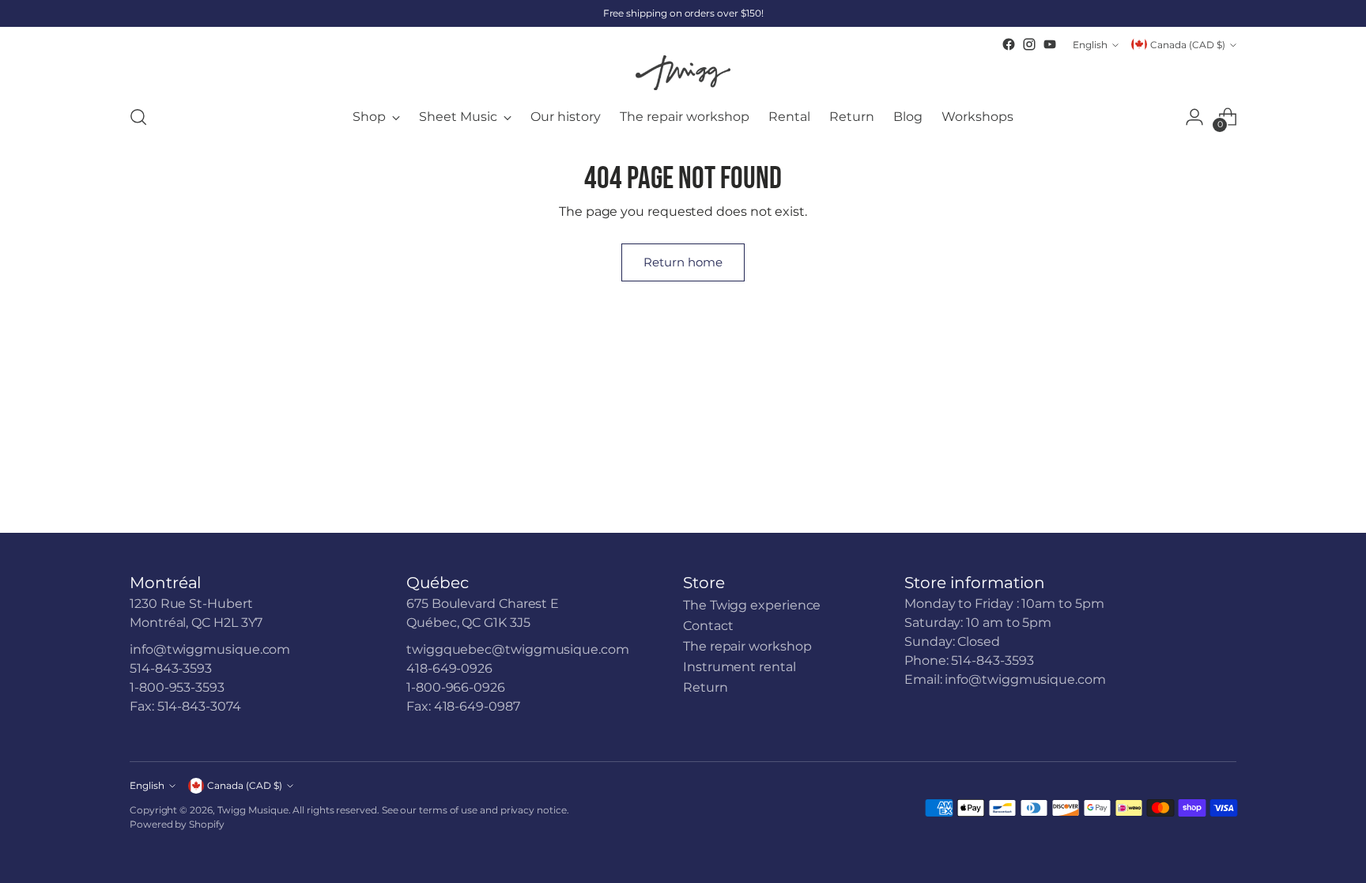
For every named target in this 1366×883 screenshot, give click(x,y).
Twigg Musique (253, 810)
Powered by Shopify (177, 824)
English (1090, 45)
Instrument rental (739, 666)
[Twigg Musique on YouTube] (1050, 44)
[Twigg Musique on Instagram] (1029, 44)
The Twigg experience (752, 605)
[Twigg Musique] (683, 72)
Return (705, 687)
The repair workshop (747, 646)
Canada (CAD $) (1187, 45)
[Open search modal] (138, 117)
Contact (708, 625)
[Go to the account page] (1194, 117)
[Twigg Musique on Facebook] (1009, 44)
